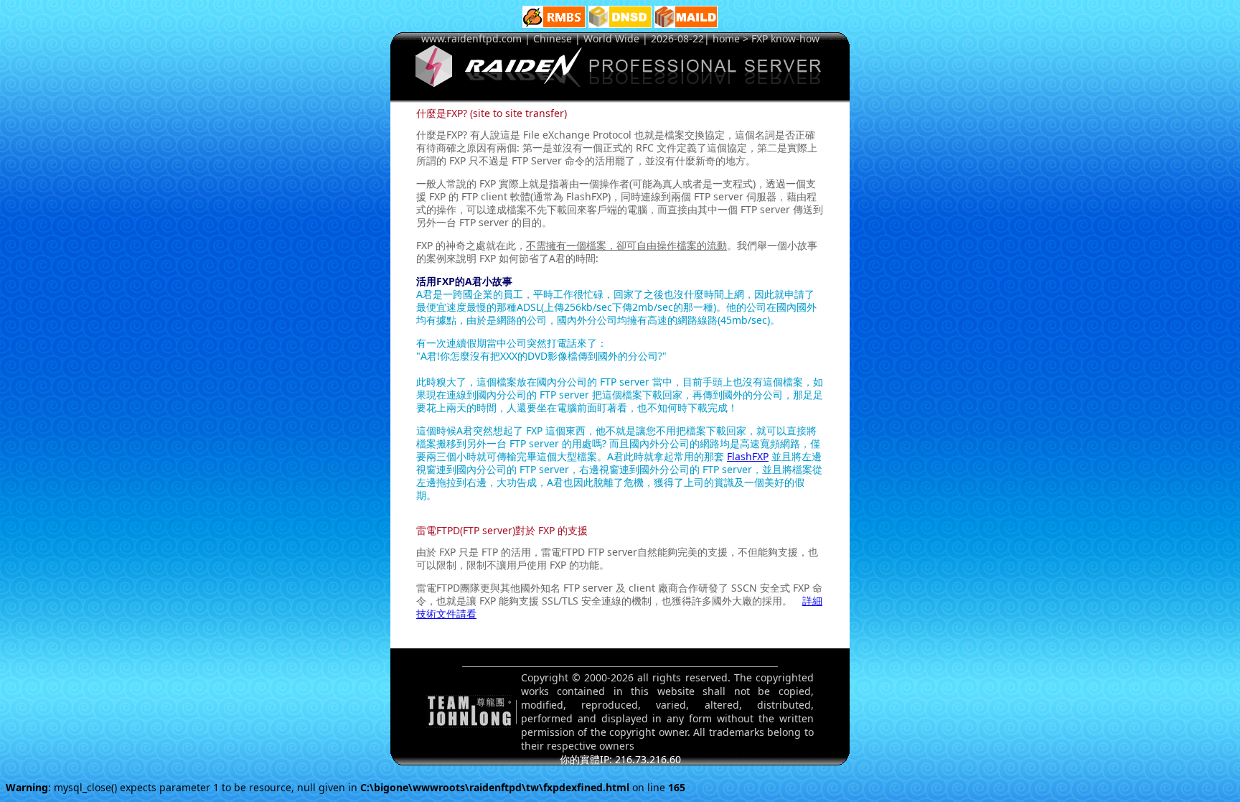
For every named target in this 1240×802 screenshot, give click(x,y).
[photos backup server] (554, 24)
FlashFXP (748, 456)
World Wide (611, 38)
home (726, 38)
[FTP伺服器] (620, 83)
